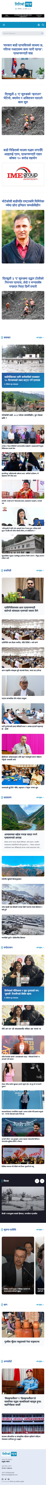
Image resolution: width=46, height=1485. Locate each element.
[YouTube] (8, 1479)
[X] (5, 1479)
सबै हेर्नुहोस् (39, 337)
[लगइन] (38, 25)
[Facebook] (2, 1479)
